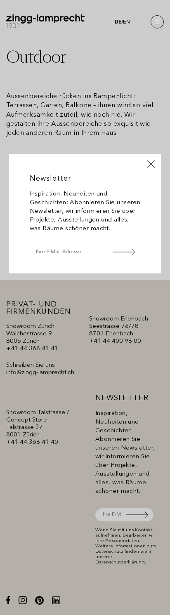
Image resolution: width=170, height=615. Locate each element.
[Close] (151, 164)
